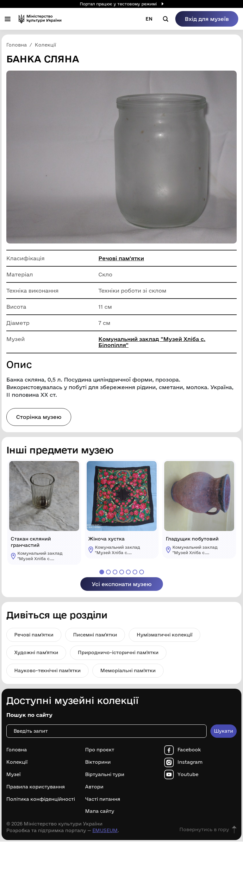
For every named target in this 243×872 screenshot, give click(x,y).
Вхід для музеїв (207, 19)
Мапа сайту (99, 811)
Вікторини (98, 762)
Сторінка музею (38, 417)
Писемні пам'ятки (95, 634)
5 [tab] (128, 572)
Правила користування (35, 786)
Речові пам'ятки (121, 258)
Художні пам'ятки (36, 652)
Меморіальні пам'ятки (128, 670)
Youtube (188, 774)
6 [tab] (135, 572)
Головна (16, 749)
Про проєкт (99, 749)
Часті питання (102, 799)
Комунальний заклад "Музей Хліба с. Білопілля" (151, 342)
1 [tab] (101, 572)
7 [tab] (141, 572)
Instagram (190, 762)
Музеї (13, 774)
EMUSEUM (105, 830)
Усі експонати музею (122, 584)
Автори (94, 786)
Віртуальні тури (104, 774)
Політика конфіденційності (40, 799)
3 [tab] (115, 572)
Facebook (189, 749)
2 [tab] (108, 572)
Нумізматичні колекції (164, 634)
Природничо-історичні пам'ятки (118, 652)
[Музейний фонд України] (40, 19)
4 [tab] (121, 572)
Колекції (17, 762)
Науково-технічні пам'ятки (47, 670)
